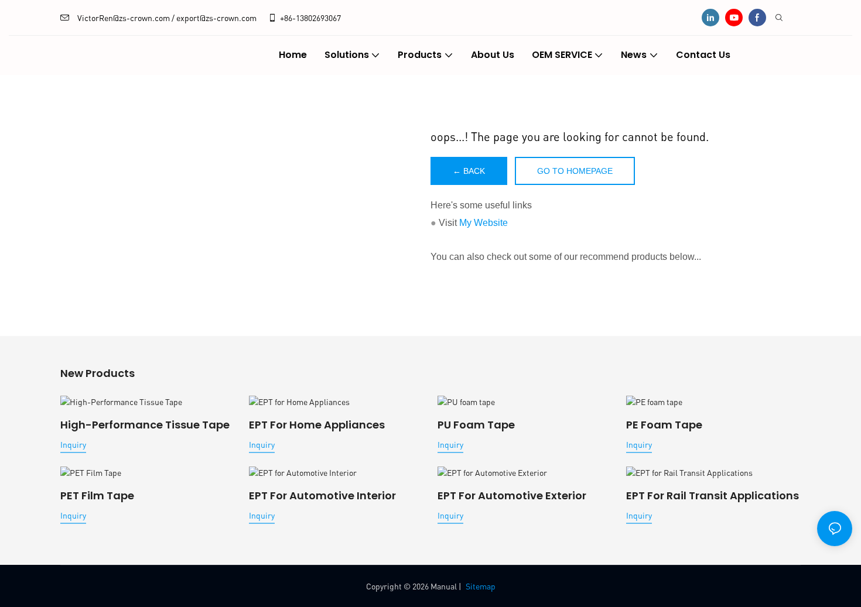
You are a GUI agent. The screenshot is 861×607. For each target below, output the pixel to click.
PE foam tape (664, 424)
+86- (288, 17)
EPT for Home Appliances (317, 424)
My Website (483, 223)
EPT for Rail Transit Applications (712, 495)
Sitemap (481, 586)
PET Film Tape (97, 495)
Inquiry (73, 444)
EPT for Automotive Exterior (512, 495)
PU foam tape (476, 424)
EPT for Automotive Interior (322, 495)
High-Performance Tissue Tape (145, 424)
